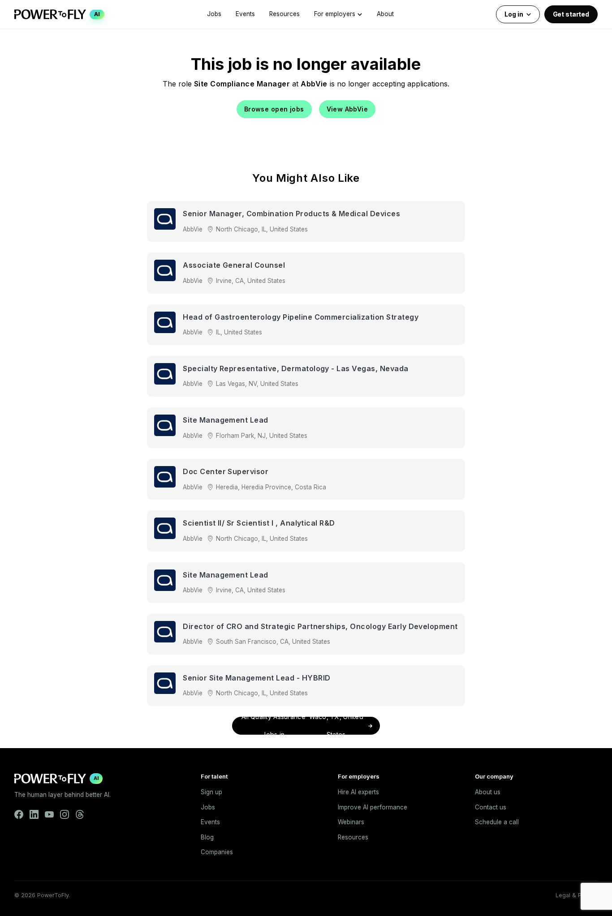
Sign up (211, 792)
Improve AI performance (372, 807)
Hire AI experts (358, 792)
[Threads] (79, 814)
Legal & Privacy (577, 895)
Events (245, 13)
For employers (334, 13)
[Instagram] (64, 814)
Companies (217, 852)
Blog (207, 837)
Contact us (490, 807)
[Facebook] (18, 814)
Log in (513, 14)
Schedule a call (497, 822)
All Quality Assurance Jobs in (302, 726)
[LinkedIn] (34, 814)
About (385, 13)
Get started (571, 14)
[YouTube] (49, 814)
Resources (284, 13)
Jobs (214, 13)
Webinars (351, 822)
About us (487, 792)
